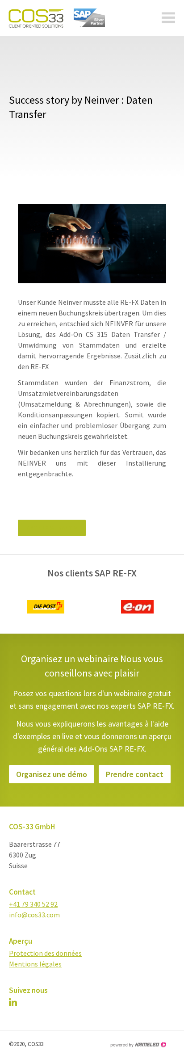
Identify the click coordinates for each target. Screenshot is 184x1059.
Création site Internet (138, 1045)
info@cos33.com (34, 914)
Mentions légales (35, 963)
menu (168, 18)
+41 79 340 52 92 (33, 903)
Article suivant (52, 527)
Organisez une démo (51, 774)
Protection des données (45, 953)
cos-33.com (33, 18)
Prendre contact (134, 774)
